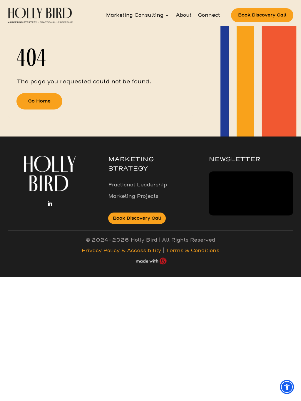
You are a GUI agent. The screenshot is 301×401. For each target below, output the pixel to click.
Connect (209, 15)
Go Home (39, 101)
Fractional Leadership (137, 185)
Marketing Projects (133, 196)
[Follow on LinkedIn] (50, 203)
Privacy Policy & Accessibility (121, 250)
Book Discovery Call (262, 15)
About (183, 15)
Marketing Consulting (134, 15)
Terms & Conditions (191, 250)
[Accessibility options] (287, 387)
